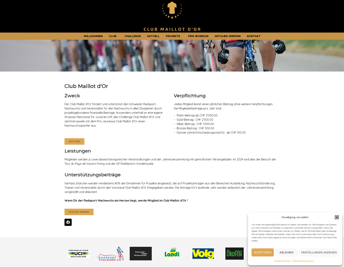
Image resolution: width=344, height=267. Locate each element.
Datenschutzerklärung (303, 260)
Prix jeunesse (198, 36)
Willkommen (93, 36)
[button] (337, 217)
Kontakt (254, 36)
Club (112, 36)
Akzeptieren (263, 252)
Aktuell (153, 36)
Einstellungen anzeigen (319, 252)
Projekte (173, 36)
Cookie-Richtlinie (282, 260)
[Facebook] (68, 222)
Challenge (133, 36)
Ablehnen (286, 252)
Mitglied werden (228, 36)
